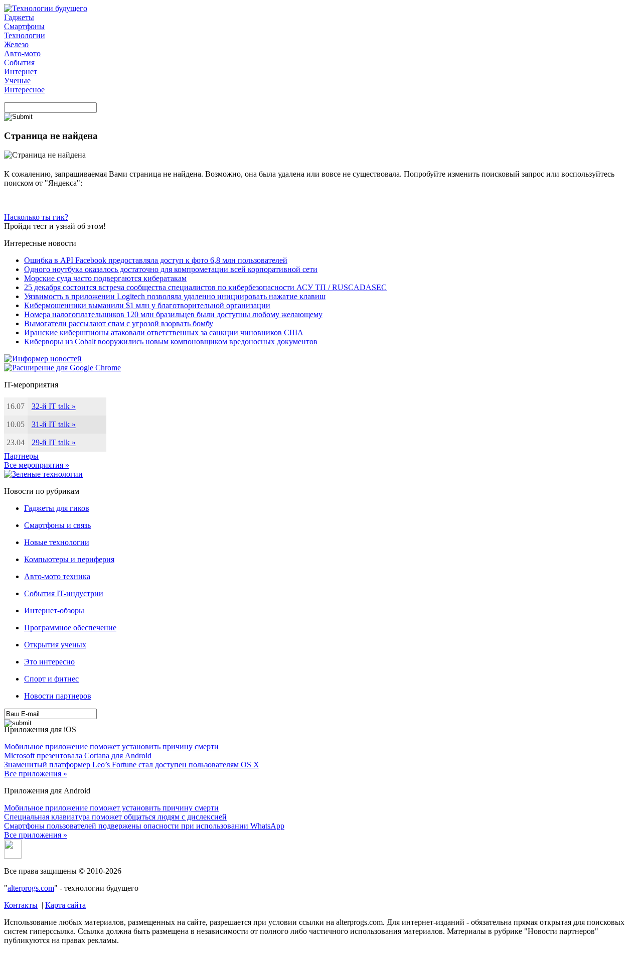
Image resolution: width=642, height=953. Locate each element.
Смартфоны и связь (57, 525)
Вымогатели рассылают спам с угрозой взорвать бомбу (118, 323)
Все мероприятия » (36, 465)
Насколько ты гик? (36, 217)
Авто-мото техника (57, 576)
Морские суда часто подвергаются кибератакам (105, 278)
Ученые (17, 80)
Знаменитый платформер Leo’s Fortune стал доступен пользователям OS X (131, 764)
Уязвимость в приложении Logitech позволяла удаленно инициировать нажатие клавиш (175, 296)
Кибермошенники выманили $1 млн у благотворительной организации (147, 305)
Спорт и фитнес (51, 678)
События (19, 62)
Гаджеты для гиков (56, 508)
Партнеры (21, 456)
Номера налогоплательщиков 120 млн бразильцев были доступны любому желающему (173, 314)
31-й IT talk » (54, 424)
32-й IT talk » (54, 406)
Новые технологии (56, 542)
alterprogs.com (31, 888)
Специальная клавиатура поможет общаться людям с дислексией (115, 816)
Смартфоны (24, 26)
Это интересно (49, 661)
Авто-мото (22, 53)
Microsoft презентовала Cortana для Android (77, 755)
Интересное (24, 89)
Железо (16, 44)
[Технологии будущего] (45, 8)
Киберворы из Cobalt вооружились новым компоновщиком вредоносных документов (170, 341)
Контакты (21, 905)
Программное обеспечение (70, 627)
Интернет (20, 71)
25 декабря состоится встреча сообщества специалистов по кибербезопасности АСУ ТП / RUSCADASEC (205, 287)
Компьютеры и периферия (69, 559)
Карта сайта (65, 905)
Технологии (24, 35)
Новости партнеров (57, 696)
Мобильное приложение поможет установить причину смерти (111, 746)
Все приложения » (35, 773)
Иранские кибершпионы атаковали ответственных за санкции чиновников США (163, 332)
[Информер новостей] (43, 358)
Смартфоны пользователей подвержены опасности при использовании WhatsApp (144, 826)
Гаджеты (19, 17)
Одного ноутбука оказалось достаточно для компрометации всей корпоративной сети (170, 269)
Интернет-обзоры (54, 610)
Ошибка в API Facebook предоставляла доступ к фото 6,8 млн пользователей (155, 260)
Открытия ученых (55, 644)
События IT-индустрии (63, 593)
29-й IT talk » (54, 442)
